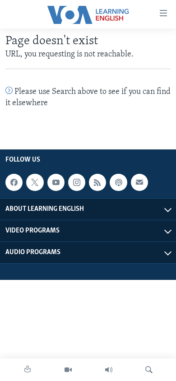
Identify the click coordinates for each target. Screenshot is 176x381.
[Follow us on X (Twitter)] (34, 182)
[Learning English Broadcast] (108, 369)
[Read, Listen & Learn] (28, 369)
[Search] (148, 369)
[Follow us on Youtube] (56, 182)
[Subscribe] (139, 182)
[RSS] (97, 182)
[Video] (68, 369)
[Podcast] (118, 182)
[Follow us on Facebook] (14, 182)
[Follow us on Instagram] (76, 182)
